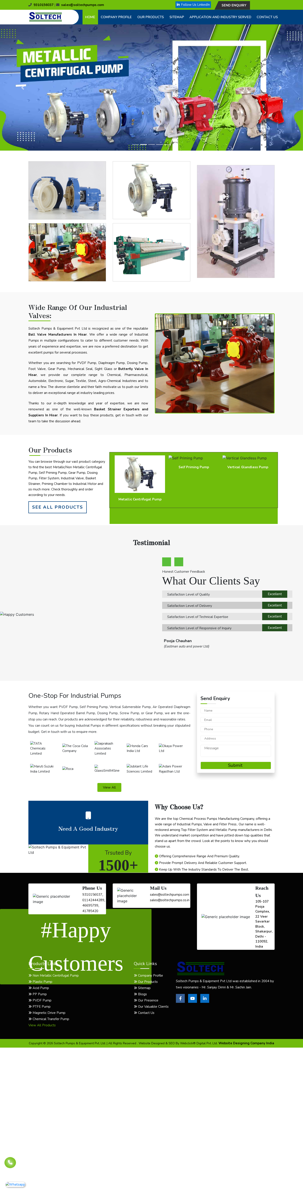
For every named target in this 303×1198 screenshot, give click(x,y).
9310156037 (43, 5)
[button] (22, 87)
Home (90, 17)
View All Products (42, 1025)
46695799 (90, 905)
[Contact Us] (10, 1164)
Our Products (150, 17)
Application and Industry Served (220, 17)
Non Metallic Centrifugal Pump (55, 975)
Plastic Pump (42, 982)
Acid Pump (40, 988)
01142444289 (93, 900)
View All (109, 787)
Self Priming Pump (140, 467)
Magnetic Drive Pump (48, 1013)
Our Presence (147, 1000)
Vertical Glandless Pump (193, 467)
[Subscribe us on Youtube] (192, 1001)
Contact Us (267, 17)
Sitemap (176, 17)
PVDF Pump (41, 1000)
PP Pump (39, 994)
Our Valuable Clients (153, 1006)
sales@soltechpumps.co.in (169, 900)
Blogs (142, 994)
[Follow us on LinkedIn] (204, 1001)
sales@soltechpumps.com (82, 5)
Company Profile (116, 17)
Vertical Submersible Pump (247, 467)
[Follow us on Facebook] (180, 1001)
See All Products (57, 507)
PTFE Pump (41, 1006)
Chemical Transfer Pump (50, 1019)
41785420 (90, 911)
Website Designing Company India (246, 1043)
